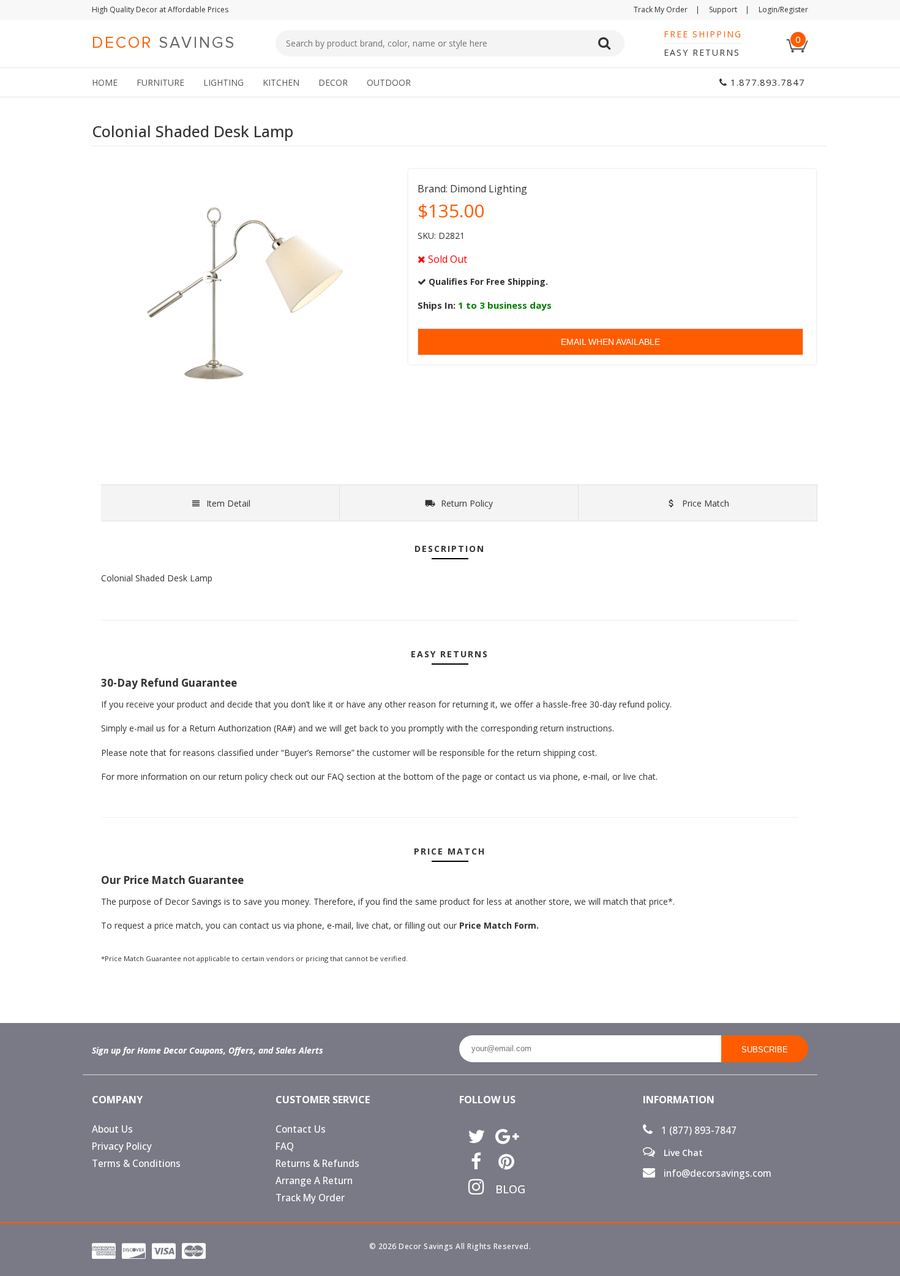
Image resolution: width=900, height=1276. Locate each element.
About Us (112, 1129)
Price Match (704, 503)
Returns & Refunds (317, 1163)
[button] (899, 1275)
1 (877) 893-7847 (698, 1130)
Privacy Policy (122, 1146)
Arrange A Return (314, 1180)
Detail (228, 503)
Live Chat (682, 1152)
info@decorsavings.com (716, 1173)
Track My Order (667, 9)
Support (729, 9)
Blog (506, 1189)
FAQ (285, 1146)
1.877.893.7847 (766, 82)
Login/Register (783, 9)
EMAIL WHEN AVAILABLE (610, 342)
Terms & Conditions (136, 1163)
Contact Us (301, 1129)
